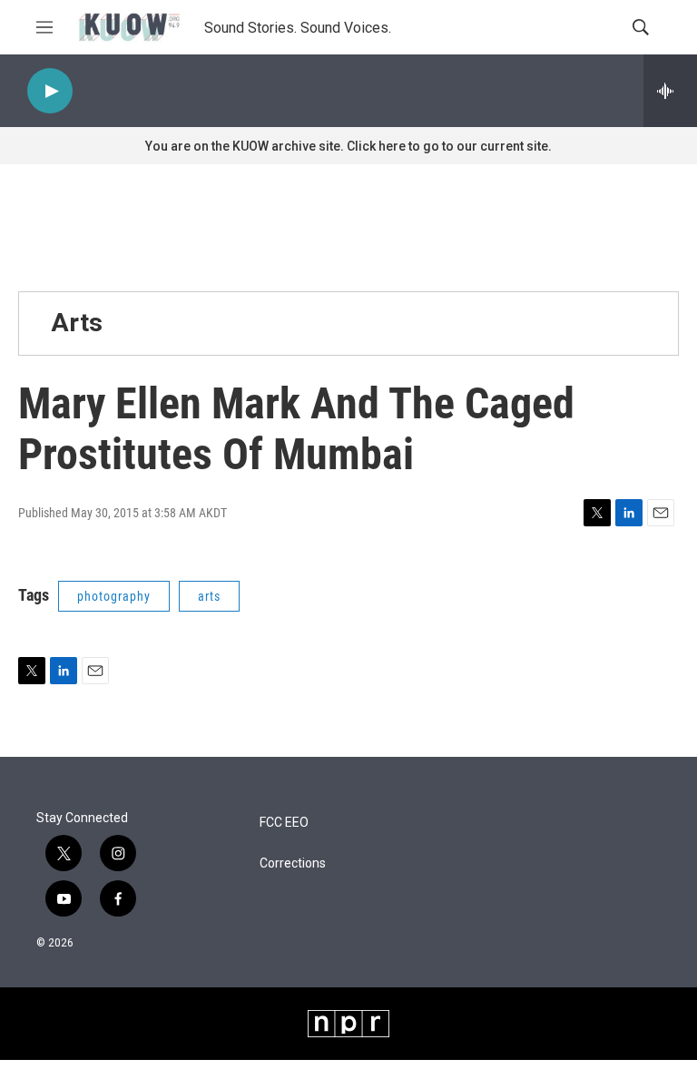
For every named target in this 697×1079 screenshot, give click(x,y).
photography (114, 596)
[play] (49, 91)
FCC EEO (284, 822)
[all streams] (670, 90)
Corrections (293, 863)
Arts (77, 323)
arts (209, 596)
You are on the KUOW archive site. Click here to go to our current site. (348, 146)
